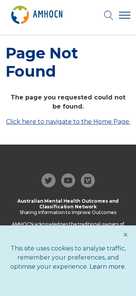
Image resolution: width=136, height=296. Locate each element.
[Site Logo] (36, 15)
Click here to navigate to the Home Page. (68, 121)
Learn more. (108, 266)
